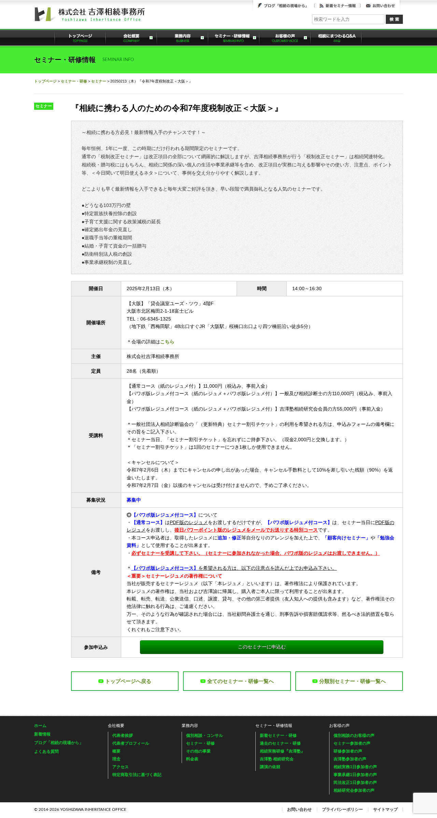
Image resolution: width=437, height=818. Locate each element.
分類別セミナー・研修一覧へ (352, 681)
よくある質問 (336, 37)
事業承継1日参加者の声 (355, 774)
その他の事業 (198, 751)
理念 (116, 759)
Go (394, 19)
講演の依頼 (270, 766)
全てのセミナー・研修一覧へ (240, 681)
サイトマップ (385, 809)
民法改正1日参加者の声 (355, 782)
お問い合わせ (380, 5)
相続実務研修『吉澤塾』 (282, 751)
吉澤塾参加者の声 (350, 759)
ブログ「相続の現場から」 (283, 5)
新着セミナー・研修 (278, 735)
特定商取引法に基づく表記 (136, 774)
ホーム (40, 725)
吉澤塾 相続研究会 (277, 759)
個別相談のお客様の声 (354, 735)
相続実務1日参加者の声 (355, 766)
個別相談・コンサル (204, 735)
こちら (167, 341)
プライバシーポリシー (342, 809)
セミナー (98, 81)
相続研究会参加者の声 (354, 790)
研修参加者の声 (348, 751)
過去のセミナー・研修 (280, 743)
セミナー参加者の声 (352, 743)
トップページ (80, 37)
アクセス (120, 766)
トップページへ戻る (128, 681)
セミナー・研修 (74, 81)
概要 (116, 751)
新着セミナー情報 (337, 5)
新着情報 (42, 734)
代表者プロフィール (130, 743)
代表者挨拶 (122, 735)
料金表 (192, 759)
